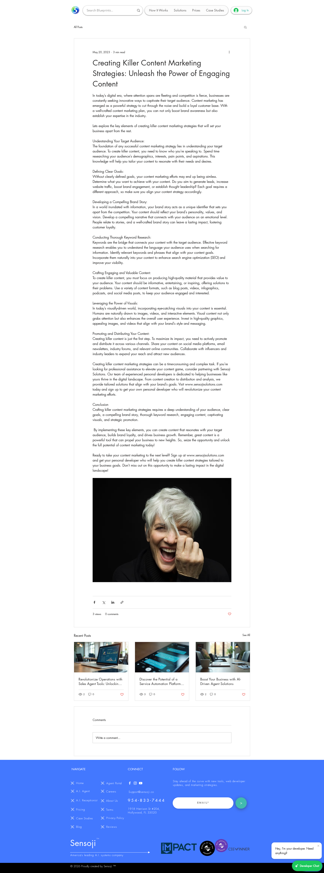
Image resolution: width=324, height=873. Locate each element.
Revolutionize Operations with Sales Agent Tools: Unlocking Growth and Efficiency (100, 681)
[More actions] (229, 52)
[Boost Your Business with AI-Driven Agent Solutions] (223, 657)
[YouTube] (141, 783)
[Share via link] (122, 602)
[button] (180, 10)
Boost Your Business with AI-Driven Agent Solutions (220, 681)
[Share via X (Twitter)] (103, 602)
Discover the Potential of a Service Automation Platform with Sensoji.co (160, 681)
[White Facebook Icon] (130, 783)
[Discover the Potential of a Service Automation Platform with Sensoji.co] (162, 657)
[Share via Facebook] (94, 602)
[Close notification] (318, 846)
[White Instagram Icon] (135, 783)
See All (246, 635)
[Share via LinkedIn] (113, 602)
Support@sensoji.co (141, 792)
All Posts (78, 27)
